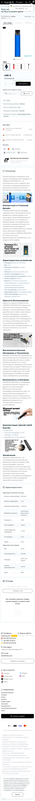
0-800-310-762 (5, 636)
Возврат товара (5, 701)
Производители (5, 706)
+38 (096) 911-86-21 (9, 640)
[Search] (30, 2)
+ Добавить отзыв (17, 591)
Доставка (4, 694)
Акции (3, 710)
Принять (17, 794)
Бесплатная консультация (19, 158)
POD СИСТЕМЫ (9, 6)
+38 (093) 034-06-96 (9, 643)
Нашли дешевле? (9, 78)
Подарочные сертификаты (9, 708)
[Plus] (12, 83)
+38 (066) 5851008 (17, 753)
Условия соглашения (7, 692)
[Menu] (2, 2)
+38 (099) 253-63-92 (9, 638)
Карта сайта (4, 703)
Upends (13, 16)
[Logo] (9, 2)
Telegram (24, 673)
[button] (14, 59)
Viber (23, 676)
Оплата (3, 697)
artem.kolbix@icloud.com (17, 755)
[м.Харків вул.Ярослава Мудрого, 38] (17, 628)
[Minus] (5, 83)
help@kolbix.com (6, 655)
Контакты (4, 699)
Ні (26, 8)
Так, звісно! (19, 8)
